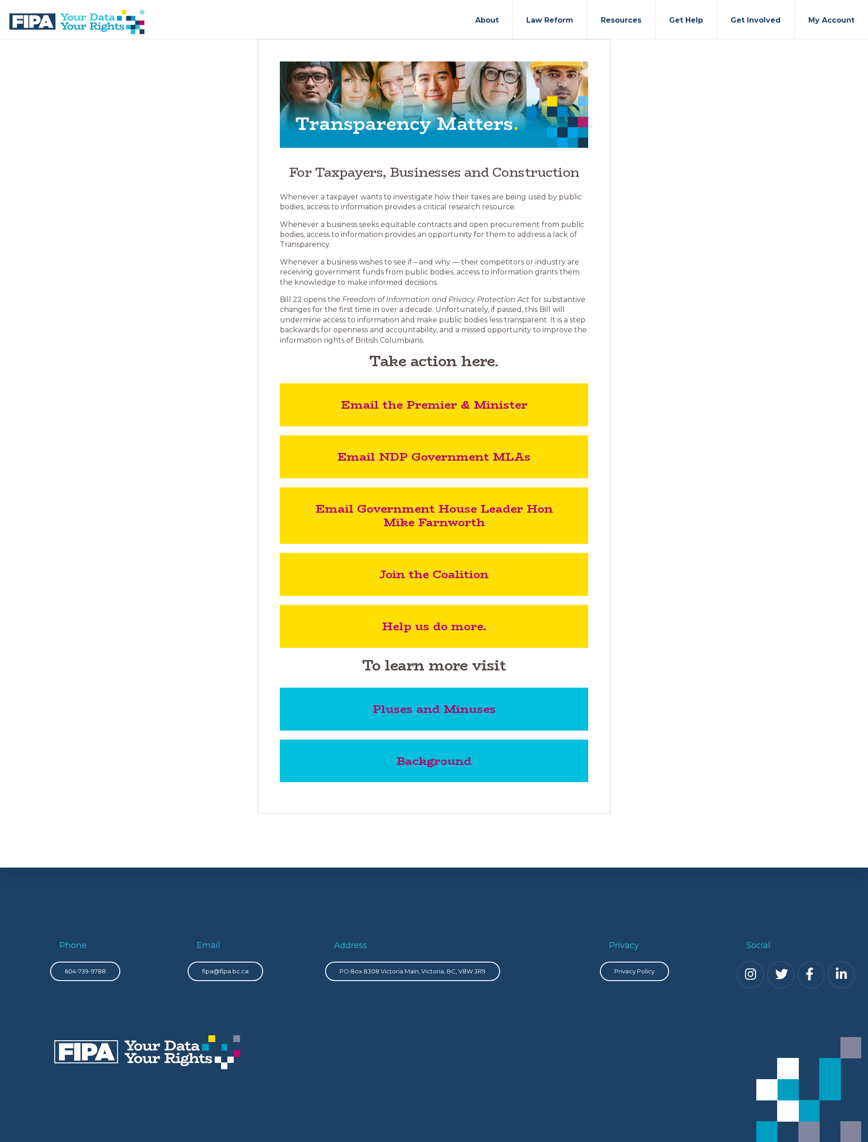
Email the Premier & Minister (434, 405)
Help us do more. (434, 626)
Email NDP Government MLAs (434, 457)
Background (434, 761)
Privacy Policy (634, 971)
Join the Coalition (434, 574)
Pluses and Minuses (434, 709)
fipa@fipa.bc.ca (225, 971)
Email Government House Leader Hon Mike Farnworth (434, 516)
